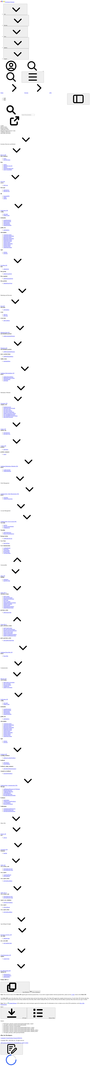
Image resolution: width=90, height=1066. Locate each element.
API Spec (24, 1018)
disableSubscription (7, 239)
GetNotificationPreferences (9, 808)
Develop (5, 25)
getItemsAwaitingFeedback (9, 758)
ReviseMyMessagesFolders (9, 795)
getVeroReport (6, 876)
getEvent (5, 314)
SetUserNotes (6, 543)
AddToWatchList (7, 532)
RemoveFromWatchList (8, 533)
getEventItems (6, 320)
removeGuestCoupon (8, 631)
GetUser (5, 525)
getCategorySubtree (7, 410)
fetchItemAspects (7, 407)
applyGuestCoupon (7, 628)
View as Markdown (36, 992)
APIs (50, 92)
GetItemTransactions (8, 498)
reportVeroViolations (8, 902)
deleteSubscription (7, 237)
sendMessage (6, 686)
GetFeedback (6, 800)
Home (2, 92)
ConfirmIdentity (6, 548)
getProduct (5, 449)
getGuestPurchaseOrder (8, 640)
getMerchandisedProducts (9, 336)
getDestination (6, 222)
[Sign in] (11, 70)
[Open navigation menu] (33, 77)
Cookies (26, 1042)
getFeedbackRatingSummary (9, 768)
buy (4, 99)
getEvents (5, 315)
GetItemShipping (7, 471)
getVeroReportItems (7, 880)
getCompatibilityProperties (9, 414)
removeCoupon (6, 601)
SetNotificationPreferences (9, 811)
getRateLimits (6, 938)
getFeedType (6, 190)
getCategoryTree (7, 409)
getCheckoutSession (7, 597)
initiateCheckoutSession (8, 598)
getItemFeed (6, 269)
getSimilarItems (6, 361)
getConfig (5, 214)
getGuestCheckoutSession (9, 629)
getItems (5, 167)
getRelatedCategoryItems (9, 378)
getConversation (7, 683)
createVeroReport (7, 874)
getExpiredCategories (8, 417)
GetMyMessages (7, 792)
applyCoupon (6, 596)
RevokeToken (6, 551)
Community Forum (5, 1038)
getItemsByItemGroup (8, 168)
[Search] (32, 70)
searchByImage (6, 159)
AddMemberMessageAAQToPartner (11, 789)
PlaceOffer (5, 656)
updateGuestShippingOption (9, 635)
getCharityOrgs (6, 434)
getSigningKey (6, 977)
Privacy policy (21, 1042)
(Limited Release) (13, 1003)
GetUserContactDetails (8, 526)
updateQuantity (6, 605)
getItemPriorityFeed (7, 283)
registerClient (6, 958)
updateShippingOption (8, 607)
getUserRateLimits (7, 943)
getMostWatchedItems (8, 356)
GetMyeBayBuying (7, 538)
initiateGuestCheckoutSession (10, 630)
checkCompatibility (7, 169)
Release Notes (52, 1018)
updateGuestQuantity (8, 633)
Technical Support (13, 1038)
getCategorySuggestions (8, 412)
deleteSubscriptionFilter (8, 238)
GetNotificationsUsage (8, 810)
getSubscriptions (7, 244)
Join (5, 14)
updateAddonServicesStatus (9, 602)
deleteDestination (7, 221)
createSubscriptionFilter (8, 236)
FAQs (20, 1038)
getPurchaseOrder (7, 612)
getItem (5, 164)
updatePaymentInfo (7, 604)
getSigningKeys (6, 974)
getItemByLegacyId (7, 165)
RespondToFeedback (8, 804)
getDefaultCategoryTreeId (9, 408)
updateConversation (7, 687)
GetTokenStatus (6, 553)
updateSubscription (7, 247)
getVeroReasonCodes (8, 870)
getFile (4, 197)
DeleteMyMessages (7, 790)
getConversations (7, 685)
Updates (5, 47)
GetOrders (5, 497)
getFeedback (6, 762)
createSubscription (7, 234)
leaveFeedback (6, 764)
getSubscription (6, 242)
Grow (5, 36)
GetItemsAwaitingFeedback (9, 801)
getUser (5, 837)
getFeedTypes (6, 191)
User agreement (14, 1042)
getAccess (5, 185)
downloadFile (6, 196)
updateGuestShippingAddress (10, 634)
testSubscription (6, 246)
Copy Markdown (25, 992)
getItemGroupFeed (7, 273)
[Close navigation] (78, 99)
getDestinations (6, 224)
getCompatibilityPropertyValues (10, 415)
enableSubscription (7, 241)
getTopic (5, 252)
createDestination (7, 220)
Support (5, 58)
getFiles (5, 198)
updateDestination (7, 225)
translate (5, 853)
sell (4, 98)
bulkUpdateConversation (8, 682)
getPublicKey (6, 230)
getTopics (5, 253)
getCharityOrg (6, 432)
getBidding (5, 579)
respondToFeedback (7, 773)
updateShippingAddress (8, 606)
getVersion (5, 380)
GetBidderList (6, 527)
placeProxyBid (6, 580)
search (4, 158)
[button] (12, 1049)
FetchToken (6, 549)
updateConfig (6, 215)
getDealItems (6, 309)
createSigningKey (7, 975)
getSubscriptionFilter (8, 243)
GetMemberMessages (8, 791)
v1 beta (72, 994)
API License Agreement (6, 1042)
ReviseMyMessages (7, 794)
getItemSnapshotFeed (8, 278)
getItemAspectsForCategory (9, 413)
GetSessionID (6, 550)
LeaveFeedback (6, 802)
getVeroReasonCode (8, 868)
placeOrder (5, 600)
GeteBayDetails (6, 470)
